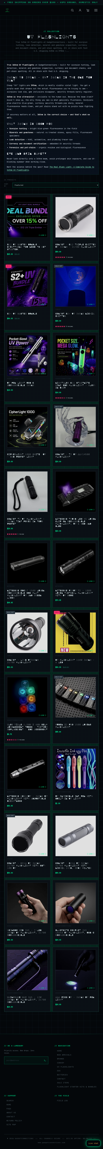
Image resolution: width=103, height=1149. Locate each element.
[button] (60, 257)
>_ (45, 1060)
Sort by (6, 185)
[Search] (72, 10)
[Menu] (96, 10)
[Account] (80, 10)
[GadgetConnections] (7, 10)
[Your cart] (88, 10)
